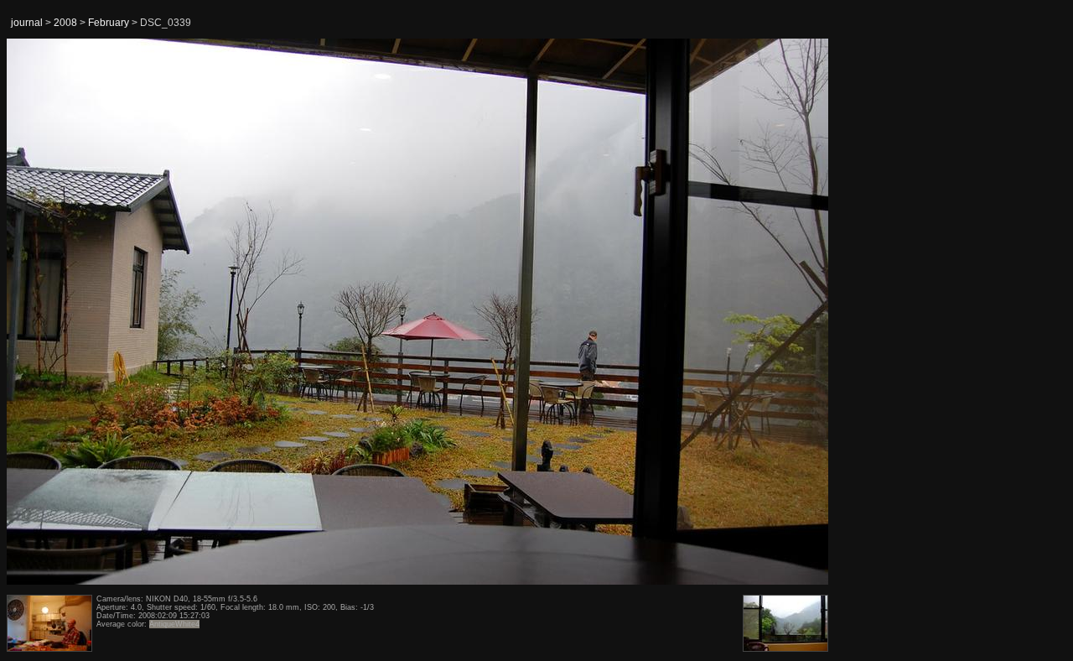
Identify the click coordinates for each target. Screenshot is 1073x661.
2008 (65, 23)
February (108, 23)
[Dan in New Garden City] (49, 312)
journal (27, 23)
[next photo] (787, 312)
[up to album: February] (418, 81)
